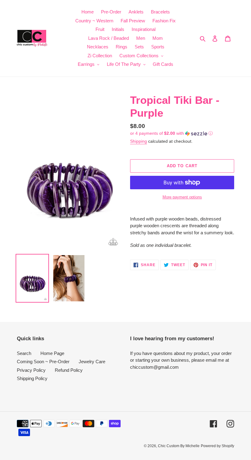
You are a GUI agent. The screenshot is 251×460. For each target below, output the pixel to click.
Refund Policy (69, 370)
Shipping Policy (32, 378)
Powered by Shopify (217, 446)
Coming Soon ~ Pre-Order (43, 361)
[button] (171, 133)
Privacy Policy (31, 370)
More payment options (182, 197)
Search (24, 353)
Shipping (138, 141)
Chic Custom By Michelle (179, 446)
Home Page (52, 353)
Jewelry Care (92, 361)
